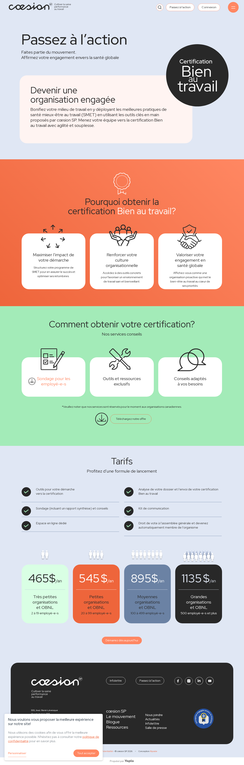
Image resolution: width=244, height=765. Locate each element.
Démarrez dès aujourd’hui (122, 640)
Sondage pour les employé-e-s (53, 381)
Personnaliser (17, 753)
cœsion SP (116, 711)
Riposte (153, 751)
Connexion (209, 7)
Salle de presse (156, 728)
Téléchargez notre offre (131, 419)
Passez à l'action (180, 7)
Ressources (117, 727)
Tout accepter (86, 753)
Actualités (152, 719)
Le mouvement (121, 716)
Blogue (113, 722)
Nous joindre (154, 715)
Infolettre (116, 680)
